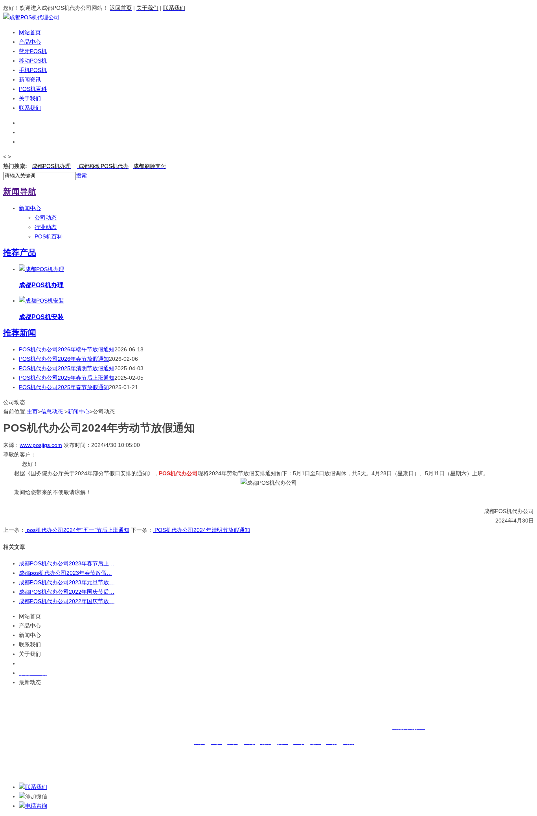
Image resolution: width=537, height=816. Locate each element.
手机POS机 (33, 70)
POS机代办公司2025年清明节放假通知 (66, 368)
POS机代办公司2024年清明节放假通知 (201, 530)
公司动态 (46, 217)
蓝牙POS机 (33, 51)
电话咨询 (36, 806)
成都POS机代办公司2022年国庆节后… (66, 592)
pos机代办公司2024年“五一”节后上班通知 (77, 530)
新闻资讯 (30, 79)
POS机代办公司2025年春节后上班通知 (66, 378)
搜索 (81, 175)
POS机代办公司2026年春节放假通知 (64, 359)
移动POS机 (33, 60)
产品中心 (30, 42)
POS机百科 (33, 89)
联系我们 (30, 108)
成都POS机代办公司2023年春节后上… (66, 563)
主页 (32, 411)
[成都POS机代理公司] (31, 17)
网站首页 (30, 32)
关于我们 (30, 98)
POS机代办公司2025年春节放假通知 (64, 387)
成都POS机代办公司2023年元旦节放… (66, 582)
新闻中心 (30, 208)
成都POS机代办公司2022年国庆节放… (66, 601)
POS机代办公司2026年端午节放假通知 (66, 349)
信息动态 (52, 411)
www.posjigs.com (41, 445)
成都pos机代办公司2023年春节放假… (65, 573)
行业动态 (46, 227)
